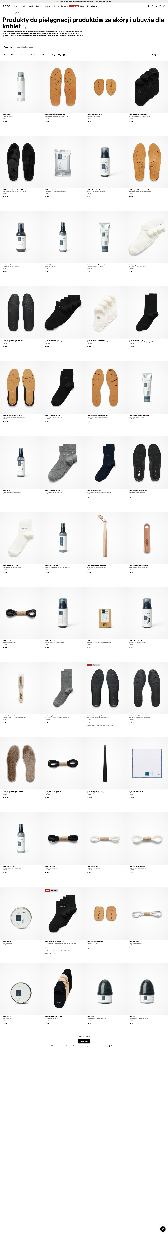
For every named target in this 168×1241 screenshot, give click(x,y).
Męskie (31, 6)
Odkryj (82, 6)
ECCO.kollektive (92, 6)
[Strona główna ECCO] (6, 6)
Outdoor (47, 6)
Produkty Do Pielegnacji (17, 13)
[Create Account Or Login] (152, 6)
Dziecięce (39, 6)
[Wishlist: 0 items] (160, 6)
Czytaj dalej (6, 37)
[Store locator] (156, 6)
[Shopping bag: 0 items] (164, 6)
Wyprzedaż (74, 6)
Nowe (16, 6)
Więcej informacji (111, 1046)
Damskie (23, 6)
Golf (53, 6)
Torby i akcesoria (63, 6)
